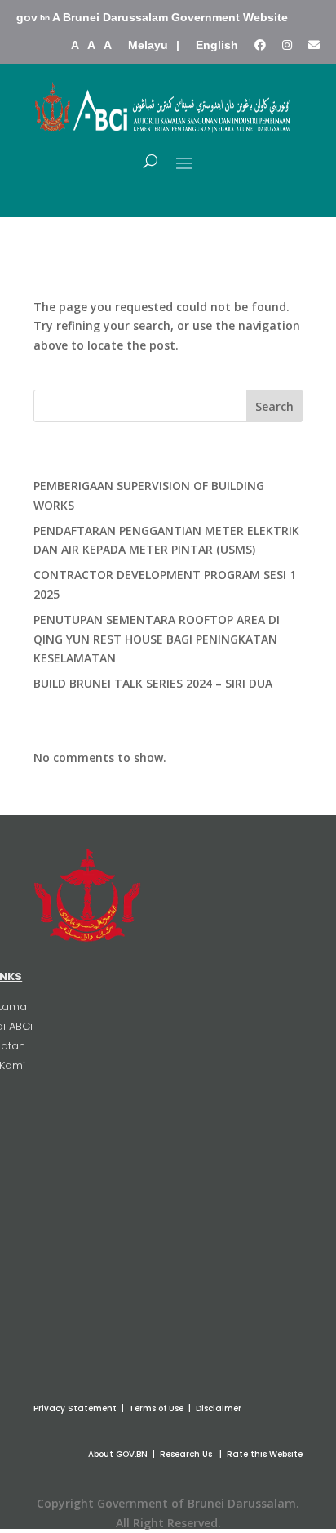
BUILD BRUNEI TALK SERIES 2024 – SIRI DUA (152, 683)
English (217, 44)
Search (274, 406)
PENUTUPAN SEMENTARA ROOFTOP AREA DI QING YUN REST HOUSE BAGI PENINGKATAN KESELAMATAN (156, 639)
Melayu (148, 44)
